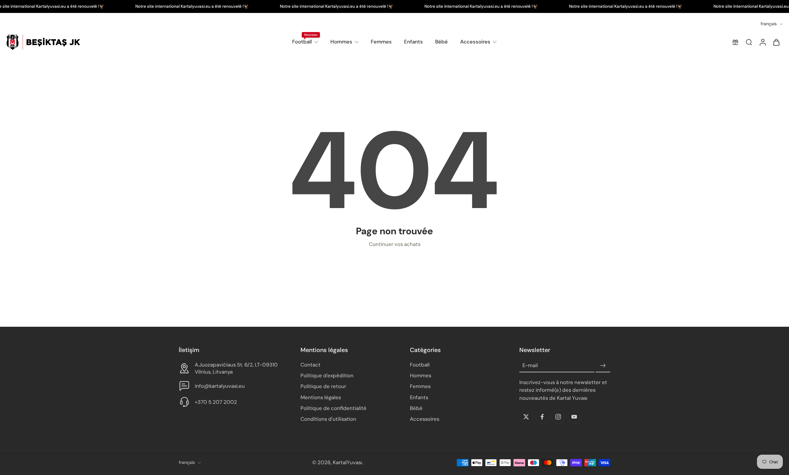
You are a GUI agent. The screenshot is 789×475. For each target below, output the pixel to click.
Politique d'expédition (327, 375)
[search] (749, 42)
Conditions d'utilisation (328, 419)
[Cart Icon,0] (776, 42)
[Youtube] (574, 417)
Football (302, 41)
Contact (310, 365)
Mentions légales (320, 397)
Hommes (341, 41)
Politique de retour (323, 386)
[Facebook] (542, 417)
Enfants (413, 41)
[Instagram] (558, 417)
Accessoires (475, 41)
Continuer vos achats (394, 244)
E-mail (530, 365)
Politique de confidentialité (333, 408)
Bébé (441, 41)
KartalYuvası (347, 462)
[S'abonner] (602, 366)
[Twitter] (526, 417)
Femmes (381, 41)
